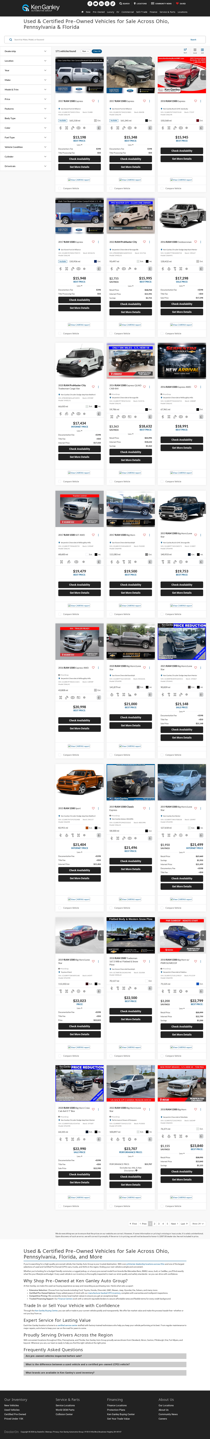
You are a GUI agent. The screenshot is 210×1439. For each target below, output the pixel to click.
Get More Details (79, 166)
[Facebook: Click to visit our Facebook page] (90, 3)
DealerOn (40, 1432)
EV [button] (118, 12)
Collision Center (64, 1414)
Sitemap (48, 1432)
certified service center (67, 1325)
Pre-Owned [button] (99, 12)
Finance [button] (153, 12)
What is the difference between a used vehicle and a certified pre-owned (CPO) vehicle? (78, 1364)
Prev (144, 1223)
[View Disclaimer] (84, 128)
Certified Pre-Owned (15, 1414)
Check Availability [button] (79, 158)
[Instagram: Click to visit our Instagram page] (107, 3)
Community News (168, 1414)
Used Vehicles (12, 1409)
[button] (101, 75)
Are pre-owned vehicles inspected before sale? (54, 1356)
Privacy (56, 1432)
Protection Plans (116, 1409)
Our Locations (166, 1405)
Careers (163, 1418)
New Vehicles (11, 1405)
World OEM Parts (65, 1409)
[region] (79, 150)
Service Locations (65, 1405)
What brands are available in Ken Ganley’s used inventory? (60, 1372)
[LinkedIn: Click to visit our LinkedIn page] (101, 3)
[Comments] (99, 128)
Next (174, 1223)
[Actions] (98, 101)
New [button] (88, 12)
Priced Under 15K (13, 1418)
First (134, 1223)
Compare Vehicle (71, 188)
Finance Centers (65, 1299)
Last (183, 1223)
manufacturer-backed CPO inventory (104, 1293)
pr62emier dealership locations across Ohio (145, 1264)
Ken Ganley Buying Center (46, 1310)
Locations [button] (182, 12)
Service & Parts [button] (167, 12)
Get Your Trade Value (118, 1418)
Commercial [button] (128, 12)
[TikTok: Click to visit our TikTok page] (112, 3)
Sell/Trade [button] (141, 12)
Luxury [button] (110, 12)
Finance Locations (117, 1405)
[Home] (82, 11)
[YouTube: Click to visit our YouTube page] (95, 3)
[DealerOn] (11, 1432)
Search (193, 39)
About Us (164, 1409)
